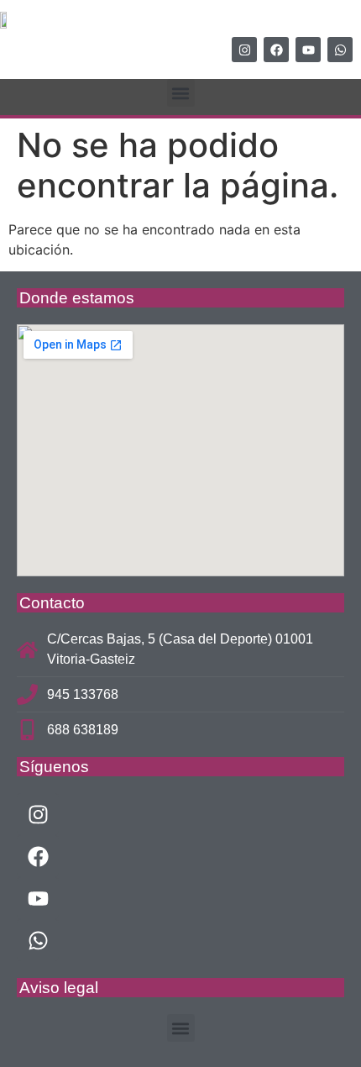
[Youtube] (308, 49)
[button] (181, 93)
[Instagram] (244, 49)
